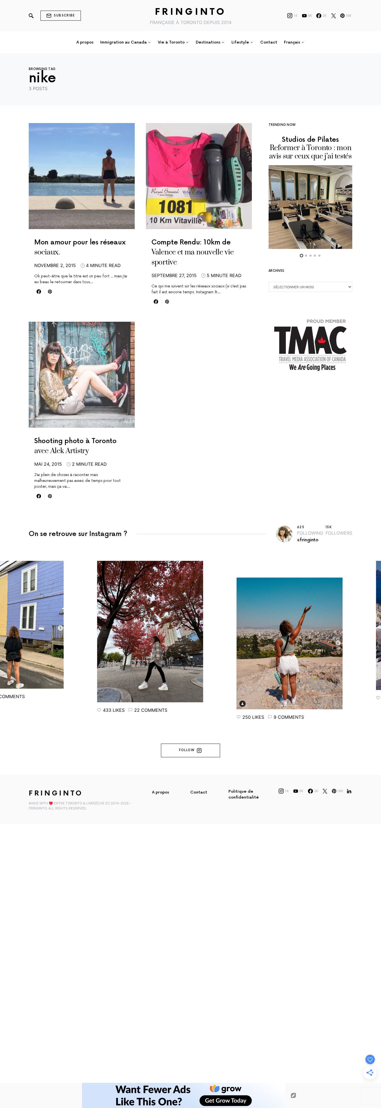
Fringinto (190, 12)
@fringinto (308, 540)
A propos (160, 792)
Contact (198, 792)
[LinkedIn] (349, 791)
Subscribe (64, 15)
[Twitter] (333, 15)
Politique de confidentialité (243, 794)
